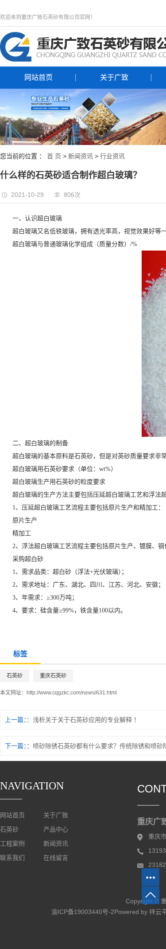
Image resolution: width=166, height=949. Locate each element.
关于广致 (114, 77)
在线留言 (55, 858)
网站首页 (38, 77)
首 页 (54, 156)
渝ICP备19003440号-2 (82, 911)
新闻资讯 (80, 156)
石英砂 (15, 676)
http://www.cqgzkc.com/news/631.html (72, 693)
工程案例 (12, 843)
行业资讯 (112, 156)
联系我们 (12, 858)
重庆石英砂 (53, 676)
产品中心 (55, 829)
